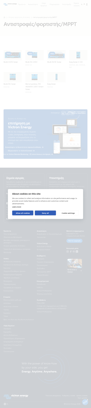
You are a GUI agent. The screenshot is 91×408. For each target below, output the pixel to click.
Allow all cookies (23, 213)
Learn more (16, 207)
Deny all (45, 213)
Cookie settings (68, 213)
